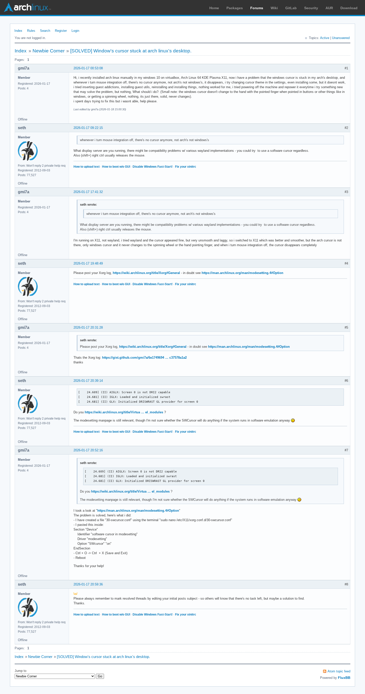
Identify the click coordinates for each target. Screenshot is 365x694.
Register (61, 31)
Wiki (274, 8)
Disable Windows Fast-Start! (153, 166)
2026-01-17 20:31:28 (88, 327)
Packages (234, 8)
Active (324, 38)
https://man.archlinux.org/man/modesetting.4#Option (242, 273)
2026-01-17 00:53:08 (88, 68)
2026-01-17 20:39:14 (88, 381)
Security (311, 8)
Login (75, 31)
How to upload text (86, 166)
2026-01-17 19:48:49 (88, 263)
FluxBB (344, 678)
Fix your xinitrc (185, 166)
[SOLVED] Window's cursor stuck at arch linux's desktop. (130, 50)
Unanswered (341, 38)
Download (349, 8)
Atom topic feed (339, 671)
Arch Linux (27, 7)
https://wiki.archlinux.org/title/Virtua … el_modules (124, 412)
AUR (329, 8)
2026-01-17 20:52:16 (88, 450)
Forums (256, 8)
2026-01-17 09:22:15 (88, 128)
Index (18, 31)
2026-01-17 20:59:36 (88, 584)
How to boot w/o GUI (116, 166)
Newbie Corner (49, 50)
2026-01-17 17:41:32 (88, 192)
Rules (31, 31)
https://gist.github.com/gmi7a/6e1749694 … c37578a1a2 (144, 357)
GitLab (291, 8)
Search (45, 31)
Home (214, 8)
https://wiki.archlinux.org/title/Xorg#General (146, 273)
